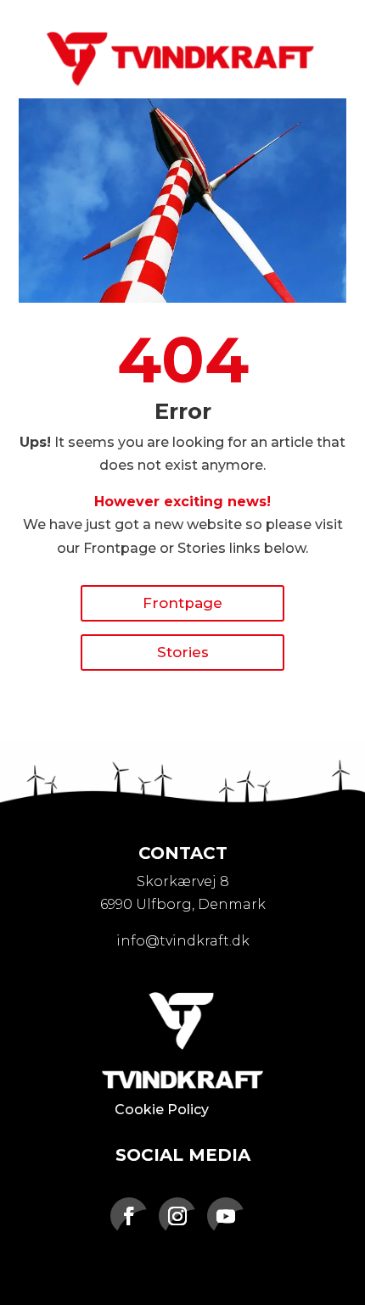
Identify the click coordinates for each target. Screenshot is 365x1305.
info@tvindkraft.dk (183, 941)
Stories (183, 652)
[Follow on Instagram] (177, 1216)
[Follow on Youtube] (225, 1216)
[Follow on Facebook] (129, 1216)
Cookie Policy (162, 1109)
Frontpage (182, 602)
